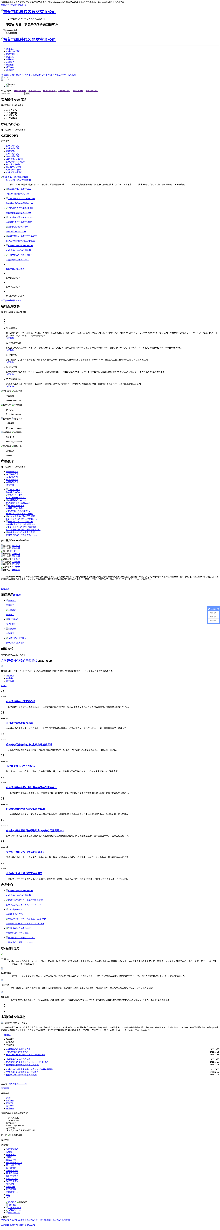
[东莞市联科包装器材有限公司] (28, 11)
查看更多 (10, 485)
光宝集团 (16, 546)
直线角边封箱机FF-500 (16, 231)
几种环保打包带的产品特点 (19, 660)
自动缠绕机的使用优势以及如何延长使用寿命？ (31, 787)
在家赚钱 (10, 1184)
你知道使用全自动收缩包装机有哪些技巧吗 (29, 744)
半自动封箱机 (64, 91)
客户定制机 (11, 624)
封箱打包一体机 (16, 498)
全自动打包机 (20, 91)
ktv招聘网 (10, 1187)
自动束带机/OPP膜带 (15, 162)
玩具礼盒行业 (12, 480)
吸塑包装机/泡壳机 (14, 159)
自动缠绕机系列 (13, 151)
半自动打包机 (35, 91)
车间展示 (10, 605)
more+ (17, 594)
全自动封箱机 (49, 91)
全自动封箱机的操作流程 (19, 723)
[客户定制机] (12, 619)
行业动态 (10, 678)
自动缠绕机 (78, 91)
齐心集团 (16, 548)
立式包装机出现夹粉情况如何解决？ (25, 852)
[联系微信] (11, 1202)
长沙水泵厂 (11, 1155)
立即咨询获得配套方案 (11, 300)
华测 (8, 1195)
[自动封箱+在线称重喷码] (18, 511)
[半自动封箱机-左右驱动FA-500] (20, 199)
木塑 (8, 1197)
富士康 (13, 551)
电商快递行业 (12, 482)
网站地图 (22, 5)
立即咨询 (10, 338)
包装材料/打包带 (13, 170)
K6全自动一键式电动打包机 (18, 180)
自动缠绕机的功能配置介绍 (20, 701)
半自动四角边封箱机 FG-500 (18, 213)
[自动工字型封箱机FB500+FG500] (21, 236)
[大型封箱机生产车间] (16, 638)
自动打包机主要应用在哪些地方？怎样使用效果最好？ (35, 830)
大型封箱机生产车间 (15, 643)
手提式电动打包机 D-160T (17, 260)
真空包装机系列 (13, 156)
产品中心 (10, 57)
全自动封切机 (92, 91)
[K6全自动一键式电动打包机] (14, 177)
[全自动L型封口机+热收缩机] (19, 522)
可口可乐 (16, 564)
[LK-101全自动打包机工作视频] (20, 516)
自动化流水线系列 (14, 172)
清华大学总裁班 (13, 1165)
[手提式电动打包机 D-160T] (18, 255)
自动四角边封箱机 (17, 508)
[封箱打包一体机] (14, 495)
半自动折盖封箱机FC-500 (17, 194)
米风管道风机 (12, 1149)
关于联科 (10, 67)
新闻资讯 (10, 65)
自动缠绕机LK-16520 (18, 503)
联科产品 (5, 5)
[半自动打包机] (13, 490)
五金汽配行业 (12, 477)
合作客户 (10, 62)
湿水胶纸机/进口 (13, 167)
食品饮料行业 (12, 474)
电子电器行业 (12, 472)
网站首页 (10, 49)
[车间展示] (11, 600)
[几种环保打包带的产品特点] (2, 666)
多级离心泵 (11, 1160)
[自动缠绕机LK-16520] (16, 500)
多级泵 (9, 1157)
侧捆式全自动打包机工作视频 (22, 535)
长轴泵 (9, 1152)
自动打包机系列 (13, 51)
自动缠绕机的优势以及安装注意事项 (25, 809)
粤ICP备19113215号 (18, 1084)
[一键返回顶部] (13, 1212)
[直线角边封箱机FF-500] (17, 227)
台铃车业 (16, 559)
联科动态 (10, 676)
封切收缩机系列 (13, 154)
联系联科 (14, 5)
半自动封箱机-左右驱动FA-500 (19, 203)
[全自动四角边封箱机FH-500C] (20, 217)
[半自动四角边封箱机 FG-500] (19, 208)
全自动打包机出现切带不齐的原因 (24, 873)
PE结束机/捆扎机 (13, 164)
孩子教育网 (11, 1168)
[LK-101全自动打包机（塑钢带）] (21, 527)
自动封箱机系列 (13, 54)
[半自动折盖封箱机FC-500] (18, 189)
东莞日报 (16, 562)
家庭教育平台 (12, 1171)
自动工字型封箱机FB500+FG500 (20, 241)
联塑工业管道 (12, 1181)
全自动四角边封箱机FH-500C (19, 222)
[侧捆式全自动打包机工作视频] (20, 532)
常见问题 (10, 681)
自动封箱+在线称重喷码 (19, 514)
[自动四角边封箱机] (15, 506)
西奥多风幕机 (12, 1179)
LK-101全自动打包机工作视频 (22, 519)
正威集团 (16, 554)
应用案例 (10, 59)
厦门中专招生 (12, 1176)
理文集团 (16, 556)
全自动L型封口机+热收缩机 (21, 524)
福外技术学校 (12, 1173)
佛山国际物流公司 (14, 1163)
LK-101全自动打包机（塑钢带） (23, 530)
